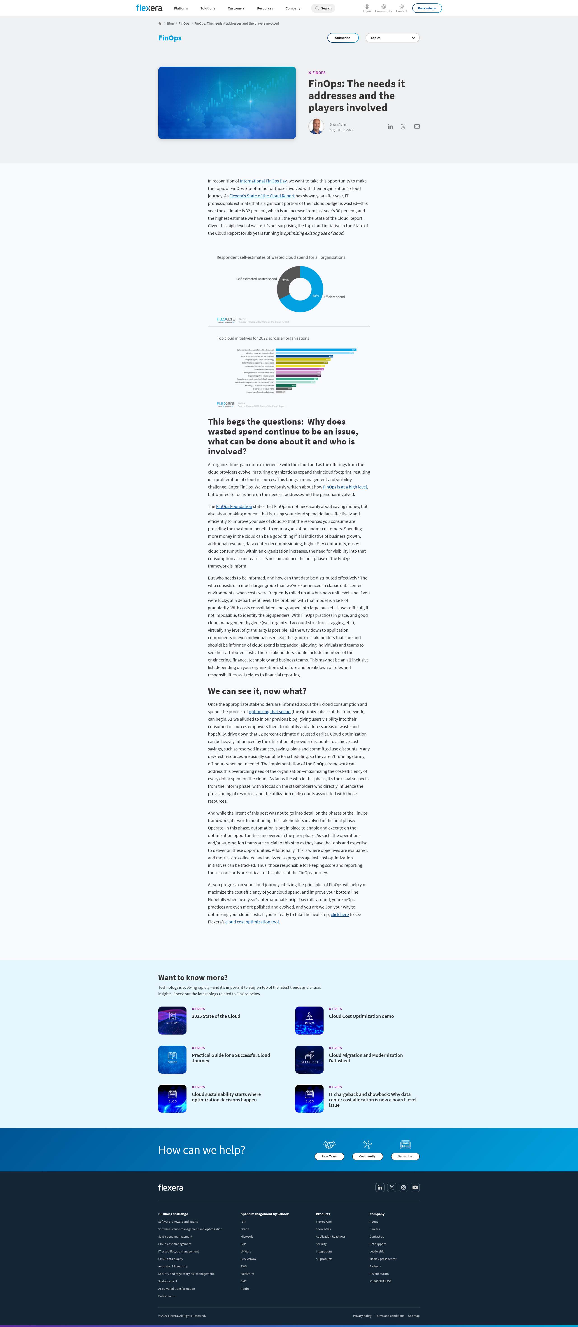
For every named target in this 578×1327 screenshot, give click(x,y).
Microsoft (247, 1236)
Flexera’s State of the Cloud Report (262, 196)
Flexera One (324, 1222)
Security (321, 1244)
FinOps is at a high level (345, 487)
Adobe (245, 1289)
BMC (244, 1281)
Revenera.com (379, 1274)
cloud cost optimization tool (252, 922)
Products (323, 1214)
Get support (378, 1244)
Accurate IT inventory (172, 1266)
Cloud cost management (174, 1244)
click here (340, 914)
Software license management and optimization (190, 1229)
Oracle (245, 1229)
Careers (375, 1229)
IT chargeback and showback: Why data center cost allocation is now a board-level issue (373, 1099)
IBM (243, 1222)
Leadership (377, 1251)
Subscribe (342, 37)
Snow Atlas (323, 1229)
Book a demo (427, 8)
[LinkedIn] (380, 1187)
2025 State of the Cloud (216, 1016)
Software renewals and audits (178, 1222)
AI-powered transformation (176, 1289)
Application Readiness (330, 1236)
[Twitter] (391, 1187)
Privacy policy (362, 1316)
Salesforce (247, 1274)
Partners (375, 1266)
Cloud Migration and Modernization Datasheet (366, 1058)
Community (383, 11)
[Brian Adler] (316, 127)
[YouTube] (415, 1187)
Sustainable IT (167, 1281)
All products (324, 1259)
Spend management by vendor (265, 1214)
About (374, 1222)
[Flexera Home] (160, 23)
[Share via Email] (417, 131)
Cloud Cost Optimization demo (361, 1016)
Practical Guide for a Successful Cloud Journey (231, 1058)
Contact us (377, 1236)
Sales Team (329, 1156)
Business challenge (173, 1214)
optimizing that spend (270, 711)
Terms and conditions (389, 1316)
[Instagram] (403, 1187)
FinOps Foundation (234, 506)
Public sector (167, 1296)
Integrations (324, 1251)
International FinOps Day (263, 181)
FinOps (170, 37)
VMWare (246, 1251)
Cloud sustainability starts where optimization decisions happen (226, 1097)
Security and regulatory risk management (186, 1274)
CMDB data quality (170, 1259)
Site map (414, 1316)
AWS (244, 1266)
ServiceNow (248, 1259)
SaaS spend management (175, 1236)
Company (377, 1214)
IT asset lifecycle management (178, 1251)
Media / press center (383, 1259)
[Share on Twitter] (407, 131)
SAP (243, 1244)
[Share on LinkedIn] (394, 131)
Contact (401, 11)
